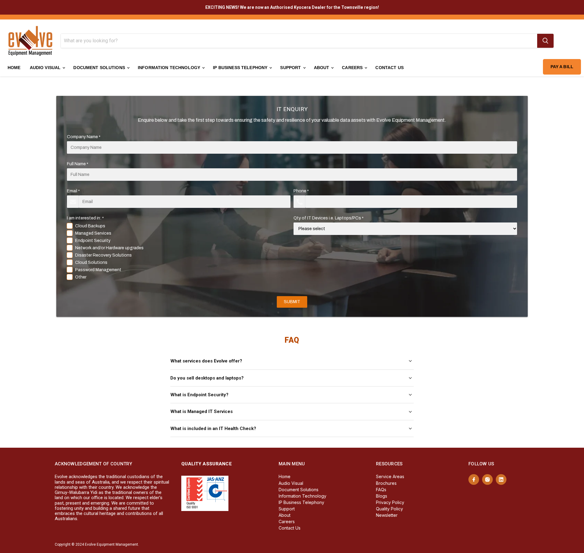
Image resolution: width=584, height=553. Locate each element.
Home (14, 67)
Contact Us (389, 67)
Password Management (98, 270)
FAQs (381, 489)
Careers (353, 67)
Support (291, 67)
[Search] (545, 41)
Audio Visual (46, 67)
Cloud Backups (90, 226)
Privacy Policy (390, 502)
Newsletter (387, 515)
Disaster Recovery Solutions (103, 255)
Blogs (381, 496)
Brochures (386, 483)
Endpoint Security (92, 240)
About (322, 67)
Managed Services (93, 233)
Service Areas (390, 476)
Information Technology (169, 67)
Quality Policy (389, 508)
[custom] (473, 479)
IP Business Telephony (241, 67)
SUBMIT (292, 301)
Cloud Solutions (91, 262)
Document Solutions (99, 67)
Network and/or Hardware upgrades (109, 248)
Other (80, 277)
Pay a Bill (562, 66)
